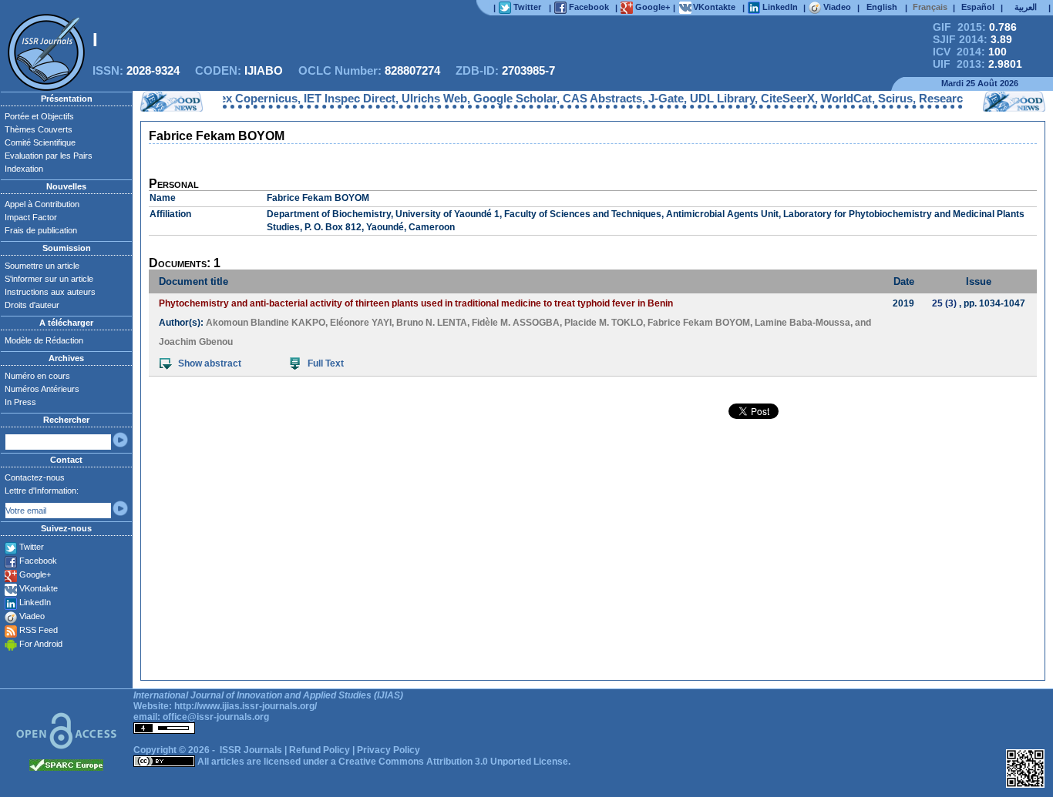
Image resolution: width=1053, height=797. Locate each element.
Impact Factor (31, 217)
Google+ (35, 574)
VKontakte (38, 588)
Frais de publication (41, 230)
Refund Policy (319, 750)
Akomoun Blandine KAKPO (265, 322)
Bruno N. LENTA (431, 322)
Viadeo (32, 616)
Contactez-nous (35, 477)
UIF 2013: (977, 64)
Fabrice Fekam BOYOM (699, 322)
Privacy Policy (388, 750)
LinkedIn (35, 602)
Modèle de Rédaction (44, 340)
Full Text (326, 363)
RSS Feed (38, 630)
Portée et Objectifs (39, 116)
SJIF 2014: (972, 39)
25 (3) (944, 303)
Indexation (24, 168)
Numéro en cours (37, 375)
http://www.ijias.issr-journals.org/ (245, 706)
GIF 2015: (975, 27)
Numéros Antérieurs (42, 388)
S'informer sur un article (49, 278)
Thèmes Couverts (38, 129)
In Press (20, 402)
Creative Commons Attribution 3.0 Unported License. (454, 761)
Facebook (38, 560)
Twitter (31, 546)
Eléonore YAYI (361, 322)
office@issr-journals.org (216, 717)
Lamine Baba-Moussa (802, 322)
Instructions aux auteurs (50, 291)
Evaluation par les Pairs (49, 155)
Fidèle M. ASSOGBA (516, 322)
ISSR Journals (251, 750)
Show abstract (209, 363)
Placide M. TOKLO (603, 322)
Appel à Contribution (42, 204)
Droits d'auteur (32, 305)
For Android (40, 643)
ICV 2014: (970, 51)
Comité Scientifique (40, 142)
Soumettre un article (42, 265)
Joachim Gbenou (196, 342)
